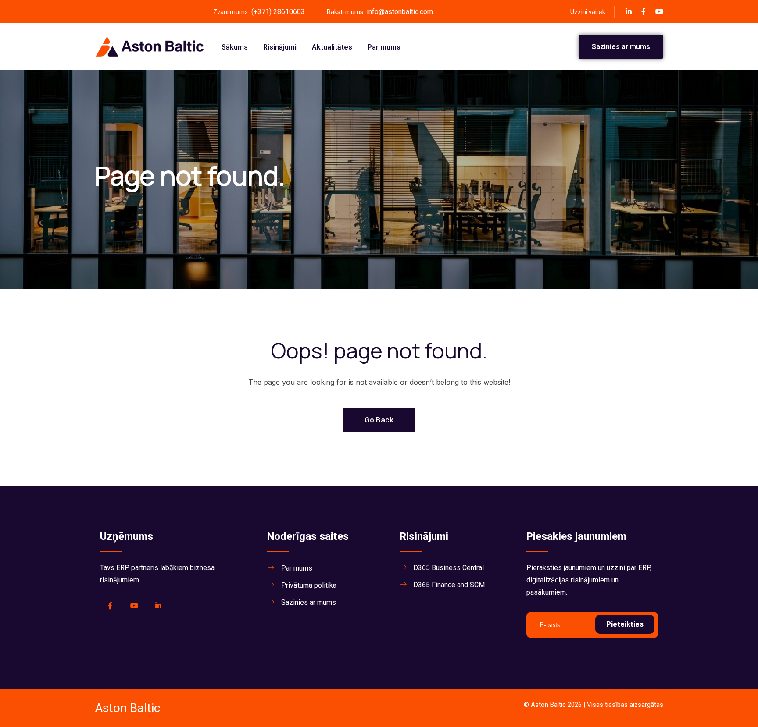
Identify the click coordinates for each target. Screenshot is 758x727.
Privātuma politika (308, 585)
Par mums (384, 47)
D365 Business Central (448, 568)
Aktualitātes (332, 47)
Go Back (379, 419)
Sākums (235, 47)
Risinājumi (280, 47)
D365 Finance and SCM (449, 585)
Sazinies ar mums (621, 47)
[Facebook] (629, 11)
